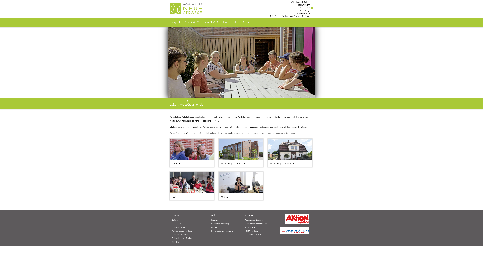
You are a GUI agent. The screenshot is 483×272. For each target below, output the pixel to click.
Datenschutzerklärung (220, 224)
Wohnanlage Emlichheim (181, 234)
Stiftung (175, 220)
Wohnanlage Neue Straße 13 (235, 163)
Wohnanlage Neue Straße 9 (283, 163)
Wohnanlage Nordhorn (181, 227)
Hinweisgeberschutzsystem (222, 231)
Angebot (176, 22)
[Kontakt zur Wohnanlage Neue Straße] (241, 182)
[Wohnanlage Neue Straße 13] (241, 149)
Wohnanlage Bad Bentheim (182, 238)
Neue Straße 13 (192, 22)
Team (225, 22)
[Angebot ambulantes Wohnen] (192, 149)
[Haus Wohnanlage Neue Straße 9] (290, 149)
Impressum (215, 220)
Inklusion (175, 242)
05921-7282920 (255, 234)
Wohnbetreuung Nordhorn (182, 231)
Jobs (235, 22)
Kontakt (246, 22)
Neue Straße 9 (211, 22)
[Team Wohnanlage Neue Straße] (192, 182)
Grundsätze (176, 224)
